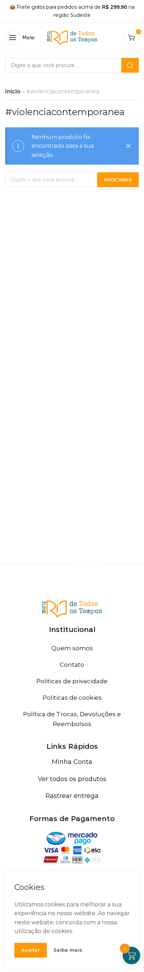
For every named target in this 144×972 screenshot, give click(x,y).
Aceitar (30, 950)
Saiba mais (67, 950)
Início (13, 91)
